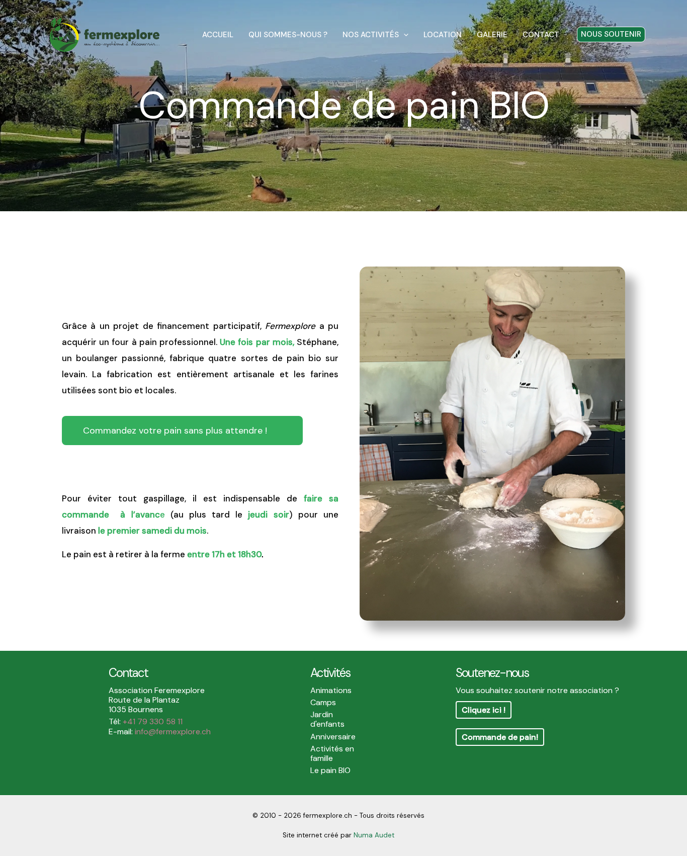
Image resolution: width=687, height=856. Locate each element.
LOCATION (442, 35)
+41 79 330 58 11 (153, 721)
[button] (611, 34)
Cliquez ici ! (483, 710)
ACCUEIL (217, 35)
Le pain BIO (330, 770)
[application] (403, 35)
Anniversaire (333, 736)
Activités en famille (332, 753)
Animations (331, 690)
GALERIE (492, 35)
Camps (323, 702)
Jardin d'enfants (327, 719)
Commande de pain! (500, 737)
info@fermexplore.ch (173, 731)
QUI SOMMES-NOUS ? (287, 35)
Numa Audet (374, 835)
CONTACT (541, 35)
